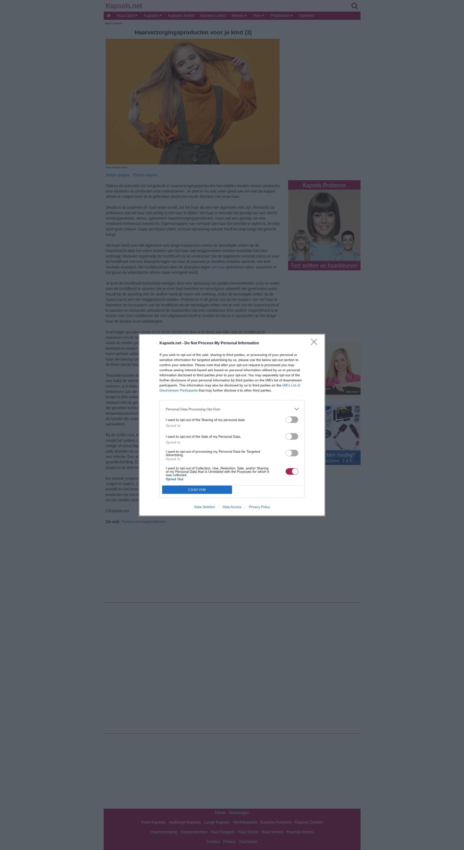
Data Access (232, 507)
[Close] (315, 343)
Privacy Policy (259, 507)
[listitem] (232, 409)
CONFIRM (197, 490)
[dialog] (232, 425)
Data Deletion (204, 507)
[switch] (292, 419)
